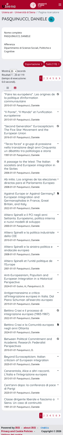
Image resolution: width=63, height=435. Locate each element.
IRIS (17, 427)
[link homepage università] (38, 5)
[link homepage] (10, 5)
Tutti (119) (52, 64)
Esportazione (32, 64)
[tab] (7, 88)
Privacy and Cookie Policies (17, 431)
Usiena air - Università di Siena (18, 12)
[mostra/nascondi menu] (60, 4)
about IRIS (30, 427)
